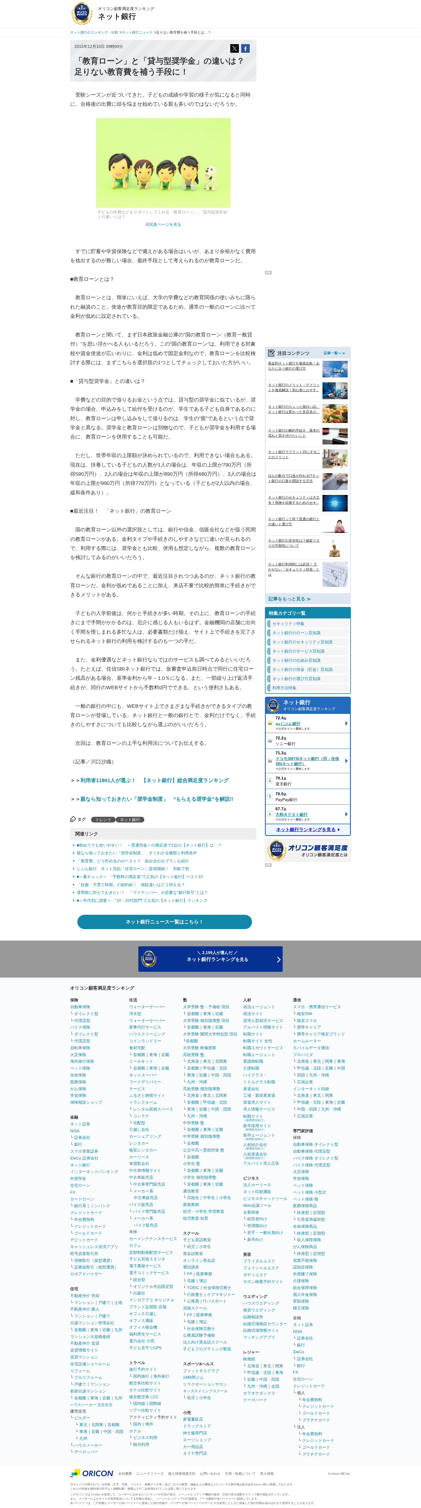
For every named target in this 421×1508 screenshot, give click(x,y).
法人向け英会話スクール (205, 1342)
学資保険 (78, 1095)
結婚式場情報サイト (261, 1330)
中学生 (209, 1197)
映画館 (249, 1359)
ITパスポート (215, 1301)
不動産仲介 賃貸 (84, 1343)
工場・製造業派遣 (259, 1095)
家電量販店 (193, 1419)
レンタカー (139, 1143)
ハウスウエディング (261, 1303)
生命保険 (78, 1075)
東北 (83, 1424)
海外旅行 (161, 1376)
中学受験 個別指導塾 (201, 1136)
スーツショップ (197, 1440)
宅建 (191, 1280)
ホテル (135, 1431)
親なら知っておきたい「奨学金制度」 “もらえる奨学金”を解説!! (156, 799)
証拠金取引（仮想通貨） (96, 1267)
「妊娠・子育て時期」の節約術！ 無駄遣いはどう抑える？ (131, 884)
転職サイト (253, 1034)
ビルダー (82, 1417)
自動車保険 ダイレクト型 (315, 1144)
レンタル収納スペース (153, 1109)
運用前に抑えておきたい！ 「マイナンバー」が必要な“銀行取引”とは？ (142, 892)
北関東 (97, 1424)
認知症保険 (303, 1267)
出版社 (139, 1293)
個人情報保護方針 (182, 1474)
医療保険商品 (305, 1205)
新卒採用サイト (257, 1127)
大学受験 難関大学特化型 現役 (210, 1034)
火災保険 (78, 1054)
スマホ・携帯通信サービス (317, 1006)
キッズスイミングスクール (205, 1391)
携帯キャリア (309, 1027)
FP (189, 1274)
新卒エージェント (259, 1137)
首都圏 (80, 1329)
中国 (341, 1068)
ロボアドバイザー (86, 1274)
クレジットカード (86, 1212)
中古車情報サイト (145, 1170)
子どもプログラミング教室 (207, 1349)
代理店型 (82, 1020)
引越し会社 (139, 1129)
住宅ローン (80, 1185)
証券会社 (82, 1137)
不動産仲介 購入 (84, 1309)
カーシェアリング (145, 1136)
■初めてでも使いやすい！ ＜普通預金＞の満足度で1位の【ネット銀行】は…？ (149, 845)
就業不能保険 (305, 1260)
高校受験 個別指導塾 (201, 1088)
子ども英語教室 (197, 1239)
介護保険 (301, 1280)
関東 (279, 1366)
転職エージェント (259, 1054)
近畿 (106, 1329)
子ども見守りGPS (145, 1348)
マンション (84, 1302)
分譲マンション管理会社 (92, 1323)
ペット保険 (80, 1068)
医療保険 (78, 1082)
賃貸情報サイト (84, 1350)
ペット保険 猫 (305, 1199)
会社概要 (125, 1474)
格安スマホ (307, 1020)
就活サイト (253, 1013)
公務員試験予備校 (199, 1335)
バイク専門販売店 (149, 1211)
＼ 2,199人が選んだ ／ (217, 956)
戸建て (104, 1302)
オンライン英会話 (199, 1260)
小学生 (225, 1197)
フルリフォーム (88, 1377)
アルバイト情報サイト (263, 1027)
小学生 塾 (191, 1163)
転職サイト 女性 (257, 1041)
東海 (94, 1329)
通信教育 (191, 1191)
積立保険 (301, 1308)
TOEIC (193, 1287)
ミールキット (141, 1061)
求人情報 (267, 1474)
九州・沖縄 (197, 1082)
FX (72, 1192)
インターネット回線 (311, 1088)
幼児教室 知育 (195, 1218)
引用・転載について (240, 1474)
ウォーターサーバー (147, 1006)
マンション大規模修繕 (90, 1336)
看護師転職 (253, 1061)
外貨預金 (78, 1178)
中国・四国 (113, 1431)
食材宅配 (137, 1047)
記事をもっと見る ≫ (290, 598)
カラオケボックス (259, 1393)
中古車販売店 (141, 1177)
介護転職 (251, 1068)
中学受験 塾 (193, 1123)
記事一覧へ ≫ (334, 353)
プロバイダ (303, 1054)
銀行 (78, 1144)
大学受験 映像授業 (199, 1047)
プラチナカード (316, 1420)
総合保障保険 (305, 1287)
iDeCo (298, 1352)
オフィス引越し (143, 1313)
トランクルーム (143, 1102)
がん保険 (78, 1088)
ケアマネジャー (221, 1294)
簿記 (203, 1280)
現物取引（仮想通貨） (94, 1260)
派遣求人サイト (257, 1102)
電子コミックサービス (149, 1272)
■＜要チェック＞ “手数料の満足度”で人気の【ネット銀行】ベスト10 (140, 876)
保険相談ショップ (86, 1102)
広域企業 (305, 1082)
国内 (137, 1424)
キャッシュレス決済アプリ (94, 1246)
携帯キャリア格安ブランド (321, 1034)
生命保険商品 (305, 1226)
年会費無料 (84, 1219)
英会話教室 (193, 1253)
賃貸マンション (84, 1357)
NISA (74, 1131)
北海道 (193, 1061)
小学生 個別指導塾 (199, 1177)
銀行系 (80, 1205)
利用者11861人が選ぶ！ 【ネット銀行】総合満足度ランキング (154, 780)
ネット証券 (80, 1124)
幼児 (191, 1246)
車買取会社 (139, 1163)
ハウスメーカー (88, 1445)
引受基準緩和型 (311, 1219)
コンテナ (141, 1116)
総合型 (139, 1279)
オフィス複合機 (143, 1327)
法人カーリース (257, 1184)
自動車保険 (80, 1006)
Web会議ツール (257, 1205)
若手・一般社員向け (265, 1232)
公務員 (193, 1301)
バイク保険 (80, 1027)
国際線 (155, 1403)
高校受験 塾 (193, 1054)
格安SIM (304, 1013)
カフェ (135, 1245)
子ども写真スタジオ (147, 1259)
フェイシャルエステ (261, 1268)
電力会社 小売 (141, 1341)
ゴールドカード (88, 1233)
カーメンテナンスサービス (153, 1238)
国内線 (139, 1403)
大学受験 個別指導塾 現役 (206, 1020)
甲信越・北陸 (215, 1068)
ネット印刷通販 (257, 1191)
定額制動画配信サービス (151, 1252)
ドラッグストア (197, 1426)
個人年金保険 (305, 1294)
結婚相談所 (253, 1317)
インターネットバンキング (94, 1171)
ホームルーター (307, 1041)
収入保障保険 (309, 1239)
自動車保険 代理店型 (311, 1151)
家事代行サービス (145, 1027)
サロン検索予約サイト (263, 1281)
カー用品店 (193, 1446)
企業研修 (251, 1212)
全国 (275, 1386)
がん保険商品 (305, 1246)
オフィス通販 (141, 1320)
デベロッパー (86, 1452)
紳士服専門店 (195, 1433)
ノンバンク (100, 1205)
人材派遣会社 (255, 1156)
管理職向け (257, 1225)
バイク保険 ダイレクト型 (315, 1158)
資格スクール (195, 1308)
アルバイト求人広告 (261, 1163)
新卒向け (255, 1239)
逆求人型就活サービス (263, 1020)
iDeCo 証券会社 (84, 1158)
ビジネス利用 (145, 1437)
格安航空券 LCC (143, 1397)
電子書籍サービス (145, 1266)
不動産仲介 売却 (84, 1295)
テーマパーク (255, 1400)
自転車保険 (80, 1047)
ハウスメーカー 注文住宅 (91, 1405)
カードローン (82, 1199)
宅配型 (139, 1123)
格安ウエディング (259, 1310)
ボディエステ (255, 1274)
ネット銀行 (130, 819)
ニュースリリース (150, 1474)
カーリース (139, 1157)
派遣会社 (251, 1088)
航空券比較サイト (145, 1383)
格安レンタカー (143, 1150)
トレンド (103, 819)
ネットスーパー (143, 1075)
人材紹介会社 (255, 1146)
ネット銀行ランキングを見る (306, 829)
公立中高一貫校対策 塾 (203, 1150)
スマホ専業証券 (84, 1151)
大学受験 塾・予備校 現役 (206, 1006)
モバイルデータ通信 (311, 1047)
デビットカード (84, 1239)
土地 (118, 1302)
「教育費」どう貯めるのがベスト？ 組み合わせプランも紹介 (133, 861)
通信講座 (191, 1267)
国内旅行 (141, 1376)
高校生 (193, 1197)
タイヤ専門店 (195, 1453)
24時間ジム (193, 1377)
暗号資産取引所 (84, 1253)
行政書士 (195, 1294)
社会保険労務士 (217, 1287)
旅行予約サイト (143, 1369)
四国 (301, 1075)
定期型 (319, 1212)
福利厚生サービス (145, 1334)
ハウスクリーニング (147, 1034)
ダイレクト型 (86, 1013)
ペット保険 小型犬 (309, 1192)
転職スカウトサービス (263, 1047)
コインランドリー (145, 1041)
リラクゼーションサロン (205, 1384)
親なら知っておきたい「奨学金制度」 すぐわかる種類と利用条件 (137, 853)
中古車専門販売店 (149, 1184)
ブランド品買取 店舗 (147, 1307)
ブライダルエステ (259, 1261)
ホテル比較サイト (145, 1390)
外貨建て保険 (305, 1274)
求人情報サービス (259, 1109)
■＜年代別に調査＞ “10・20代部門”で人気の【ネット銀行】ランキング (142, 900)
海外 (149, 1424)
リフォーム (80, 1370)
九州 (118, 1329)
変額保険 (301, 1301)
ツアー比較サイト (145, 1410)
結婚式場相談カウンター (265, 1323)
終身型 (303, 1212)
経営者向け (257, 1219)
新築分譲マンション (88, 1391)
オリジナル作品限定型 (153, 1286)
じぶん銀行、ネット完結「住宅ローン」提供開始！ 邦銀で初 (133, 868)
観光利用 (141, 1444)
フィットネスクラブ (201, 1370)
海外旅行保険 (82, 1061)
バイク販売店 (141, 1204)
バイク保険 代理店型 (311, 1165)
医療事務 (204, 1274)
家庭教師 (191, 1204)
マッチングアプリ (259, 1337)
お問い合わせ (210, 1474)
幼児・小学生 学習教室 (203, 1211)
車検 (133, 1231)
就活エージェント (259, 1006)
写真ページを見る (165, 224)
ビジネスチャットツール (265, 1198)
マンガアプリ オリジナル (151, 1300)
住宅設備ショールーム (90, 1364)
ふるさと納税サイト (147, 1095)
